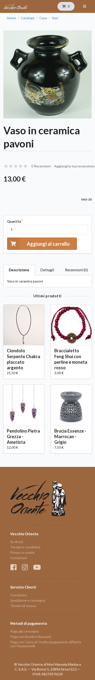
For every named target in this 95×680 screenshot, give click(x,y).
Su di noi (16, 542)
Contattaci (18, 558)
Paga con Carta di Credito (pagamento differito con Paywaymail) (45, 644)
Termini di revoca (23, 606)
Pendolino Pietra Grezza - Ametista (23, 436)
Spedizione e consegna (27, 600)
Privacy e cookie (22, 552)
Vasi (55, 18)
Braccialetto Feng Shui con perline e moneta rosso (70, 359)
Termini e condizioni (25, 547)
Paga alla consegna (24, 631)
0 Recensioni (41, 166)
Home (11, 18)
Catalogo (28, 18)
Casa (43, 18)
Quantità (14, 221)
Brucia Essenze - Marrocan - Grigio (70, 436)
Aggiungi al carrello (48, 244)
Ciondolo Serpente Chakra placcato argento (23, 359)
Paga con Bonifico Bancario (30, 637)
